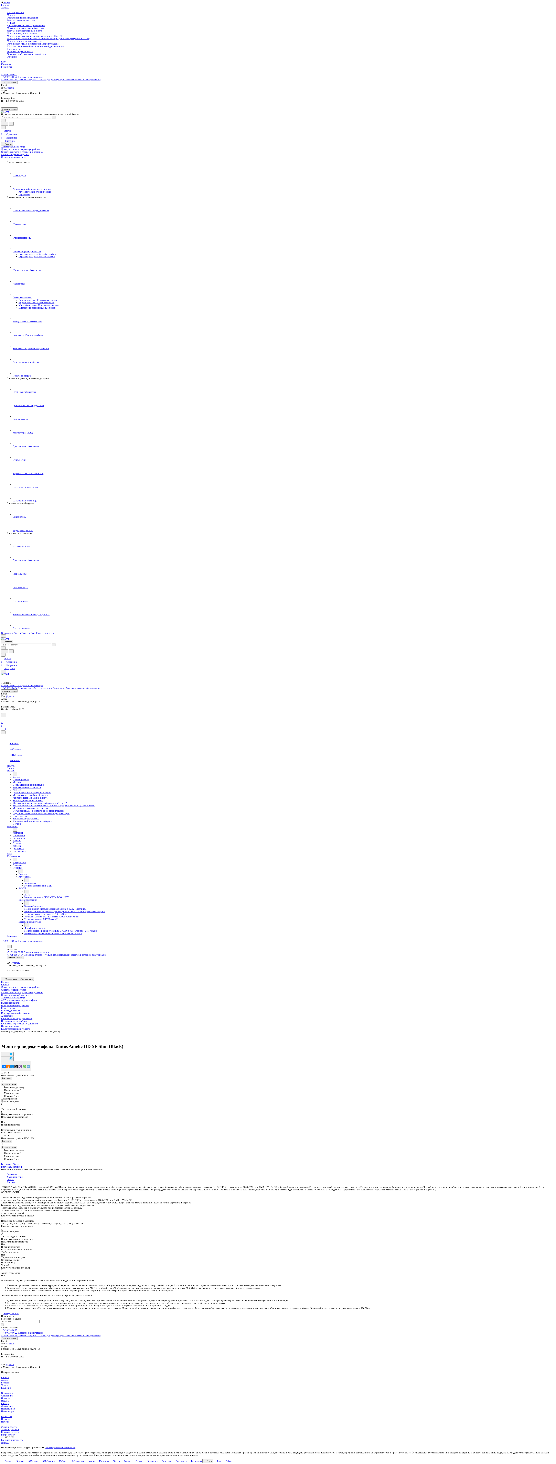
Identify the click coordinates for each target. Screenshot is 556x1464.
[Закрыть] (3, 732)
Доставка (11, 1182)
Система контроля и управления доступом (22, 992)
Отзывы (5, 1401)
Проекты (5, 1419)
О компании (7, 1393)
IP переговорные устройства (15, 1005)
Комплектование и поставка (21, 20)
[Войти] (2, 719)
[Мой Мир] (12, 1066)
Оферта (5, 1442)
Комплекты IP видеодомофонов (16, 1018)
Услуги (4, 1385)
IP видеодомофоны (10, 1010)
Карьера (5, 1403)
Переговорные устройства (14, 1021)
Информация (7, 1411)
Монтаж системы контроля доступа (24, 41)
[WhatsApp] (24, 1066)
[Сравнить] (7, 1059)
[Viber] (20, 1066)
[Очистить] (53, 117)
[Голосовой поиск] (4, 124)
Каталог (5, 1377)
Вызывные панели (10, 1003)
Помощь (5, 1421)
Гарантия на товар (10, 1432)
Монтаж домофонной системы (22, 33)
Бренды (5, 1382)
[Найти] (11, 124)
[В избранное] (7, 1054)
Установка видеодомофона (20, 51)
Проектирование (15, 12)
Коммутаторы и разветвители (15, 1029)
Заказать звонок (9, 82)
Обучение (12, 57)
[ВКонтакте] (4, 1066)
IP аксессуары (8, 1008)
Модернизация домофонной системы (25, 28)
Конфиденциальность (12, 1440)
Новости (5, 1398)
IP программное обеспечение (15, 1013)
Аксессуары (7, 1016)
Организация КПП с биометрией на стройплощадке (32, 44)
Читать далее (404, 1452)
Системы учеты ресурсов (13, 990)
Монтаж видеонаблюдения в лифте (24, 30)
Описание (12, 1174)
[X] (16, 1066)
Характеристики (15, 1177)
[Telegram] (28, 1066)
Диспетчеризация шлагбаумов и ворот (26, 25)
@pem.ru (10, 88)
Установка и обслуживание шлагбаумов (26, 54)
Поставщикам (8, 1408)
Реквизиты (6, 1416)
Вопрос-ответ (8, 1434)
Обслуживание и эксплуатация (22, 17)
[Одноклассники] (8, 1066)
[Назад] (15, 774)
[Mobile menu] (3, 671)
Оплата (10, 1179)
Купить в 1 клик (9, 1084)
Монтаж (11, 15)
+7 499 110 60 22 (9, 74)
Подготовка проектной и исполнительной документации (35, 46)
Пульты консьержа (10, 1026)
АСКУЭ (11, 23)
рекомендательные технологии (60, 1447)
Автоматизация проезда (13, 997)
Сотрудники (7, 1395)
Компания (6, 1388)
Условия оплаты (9, 1427)
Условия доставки (10, 1429)
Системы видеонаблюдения (15, 995)
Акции (4, 1380)
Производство (14, 49)
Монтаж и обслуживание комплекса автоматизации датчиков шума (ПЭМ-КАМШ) (48, 38)
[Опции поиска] (3, 120)
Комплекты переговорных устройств (19, 1023)
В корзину (6, 1078)
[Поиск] (3, 715)
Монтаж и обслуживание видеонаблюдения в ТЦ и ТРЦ (35, 36)
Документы (7, 1406)
